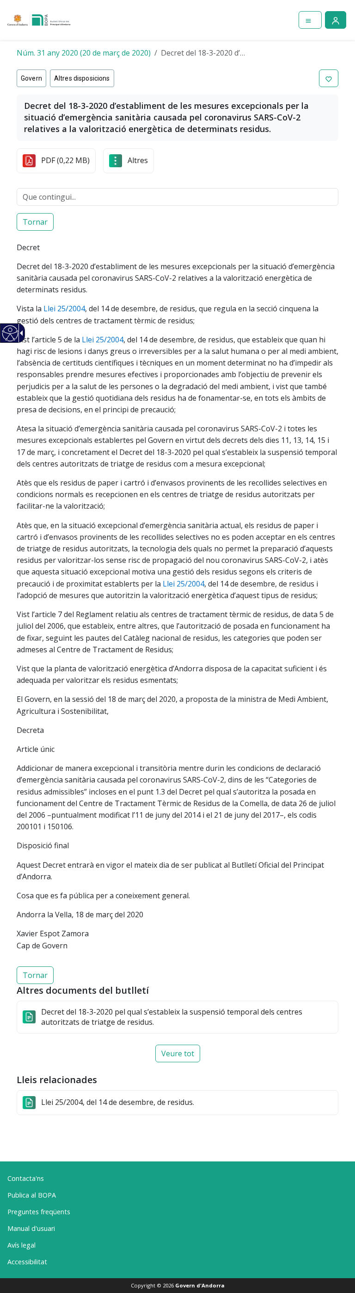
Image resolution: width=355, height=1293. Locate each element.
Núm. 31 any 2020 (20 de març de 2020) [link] (84, 53)
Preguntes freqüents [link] (38, 1211)
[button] (328, 78)
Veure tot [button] (177, 1053)
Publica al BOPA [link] (31, 1195)
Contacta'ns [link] (25, 1178)
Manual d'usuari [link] (31, 1228)
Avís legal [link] (21, 1245)
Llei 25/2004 (64, 308)
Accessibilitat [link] (27, 1261)
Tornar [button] (35, 222)
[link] (10, 333)
